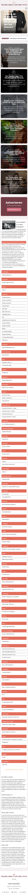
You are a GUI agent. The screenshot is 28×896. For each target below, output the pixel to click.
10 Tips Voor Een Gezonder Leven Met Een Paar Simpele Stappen (14, 127)
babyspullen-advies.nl (6, 362)
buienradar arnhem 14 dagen (8, 411)
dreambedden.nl (5, 641)
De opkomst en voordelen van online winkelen (14, 153)
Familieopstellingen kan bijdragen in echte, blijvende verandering (14, 51)
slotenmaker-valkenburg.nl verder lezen (10, 717)
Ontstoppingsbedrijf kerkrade (8, 626)
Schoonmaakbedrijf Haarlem (8, 634)
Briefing (3, 328)
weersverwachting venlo (7, 414)
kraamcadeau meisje (6, 365)
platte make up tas (6, 311)
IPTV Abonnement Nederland (8, 611)
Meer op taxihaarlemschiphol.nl (9, 687)
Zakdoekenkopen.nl (6, 297)
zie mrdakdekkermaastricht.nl (8, 424)
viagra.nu (4, 471)
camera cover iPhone (6, 300)
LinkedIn (23, 892)
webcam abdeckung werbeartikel (9, 534)
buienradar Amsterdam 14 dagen (9, 408)
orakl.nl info (4, 764)
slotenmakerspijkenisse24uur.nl (9, 651)
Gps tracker (4, 308)
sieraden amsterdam (6, 303)
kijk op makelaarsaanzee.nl (8, 581)
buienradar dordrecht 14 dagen (9, 416)
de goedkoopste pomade (7, 702)
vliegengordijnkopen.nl (7, 275)
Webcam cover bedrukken (7, 387)
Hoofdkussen (5, 372)
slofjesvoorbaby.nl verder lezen (8, 732)
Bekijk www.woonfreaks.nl (7, 559)
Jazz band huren (5, 574)
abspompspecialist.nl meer (8, 589)
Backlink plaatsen (13, 209)
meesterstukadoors (6, 672)
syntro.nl (4, 290)
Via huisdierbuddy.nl (6, 497)
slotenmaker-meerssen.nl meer (9, 654)
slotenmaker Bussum (8, 247)
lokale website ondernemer (8, 604)
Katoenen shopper (6, 541)
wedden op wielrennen (7, 398)
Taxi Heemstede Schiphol (7, 337)
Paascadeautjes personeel (8, 282)
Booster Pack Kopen (6, 334)
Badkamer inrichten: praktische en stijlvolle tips (14, 102)
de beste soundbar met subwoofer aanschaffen (12, 739)
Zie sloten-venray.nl (6, 657)
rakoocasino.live (5, 400)
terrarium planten (6, 454)
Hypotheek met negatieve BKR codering (10, 486)
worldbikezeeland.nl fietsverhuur (9, 320)
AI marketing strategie (7, 331)
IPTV (3, 317)
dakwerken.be (5, 439)
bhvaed (3, 757)
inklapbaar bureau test (7, 556)
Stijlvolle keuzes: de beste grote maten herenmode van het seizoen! (10, 19)
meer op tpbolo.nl (6, 679)
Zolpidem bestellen (6, 325)
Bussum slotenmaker (8, 257)
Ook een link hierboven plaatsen (14, 769)
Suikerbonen (5, 340)
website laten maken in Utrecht (8, 724)
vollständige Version (6, 314)
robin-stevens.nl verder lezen (8, 464)
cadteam (4, 461)
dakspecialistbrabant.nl (7, 380)
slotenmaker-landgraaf (7, 526)
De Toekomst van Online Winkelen (14, 178)
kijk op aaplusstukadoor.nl (7, 664)
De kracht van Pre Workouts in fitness (14, 77)
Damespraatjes (5, 494)
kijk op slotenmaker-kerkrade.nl (9, 504)
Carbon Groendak (6, 323)
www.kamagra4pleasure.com (8, 347)
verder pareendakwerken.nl (8, 709)
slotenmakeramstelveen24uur (8, 649)
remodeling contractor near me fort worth (11, 749)
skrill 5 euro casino (6, 395)
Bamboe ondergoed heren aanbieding (10, 596)
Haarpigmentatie (5, 479)
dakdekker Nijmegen (6, 431)
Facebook (6, 892)
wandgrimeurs (5, 742)
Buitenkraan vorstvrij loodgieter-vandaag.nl (11, 549)
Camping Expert (5, 306)
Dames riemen (5, 619)
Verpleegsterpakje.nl (6, 512)
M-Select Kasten (5, 567)
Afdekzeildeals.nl (5, 519)
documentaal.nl (5, 355)
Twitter (15, 892)
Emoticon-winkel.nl (6, 446)
